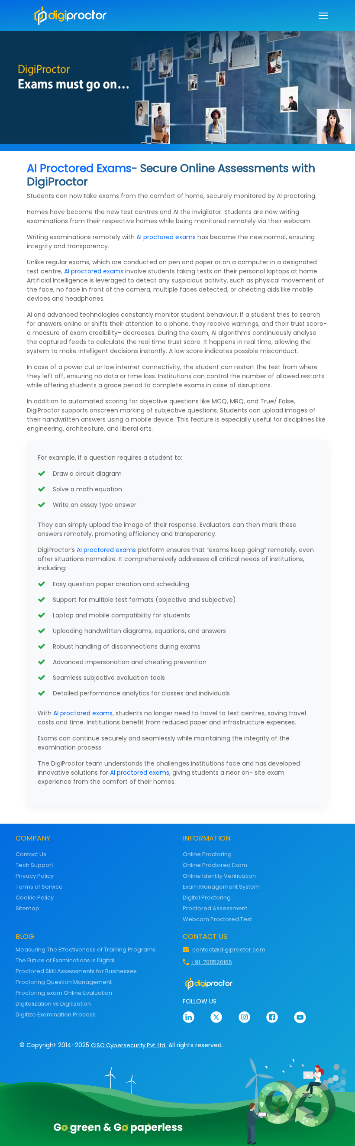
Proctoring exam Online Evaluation (64, 993)
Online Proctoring (207, 854)
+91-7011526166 (211, 962)
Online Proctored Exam (215, 865)
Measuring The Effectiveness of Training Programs (86, 949)
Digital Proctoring (207, 897)
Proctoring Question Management (64, 982)
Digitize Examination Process (56, 1014)
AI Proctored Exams (79, 168)
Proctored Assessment (215, 908)
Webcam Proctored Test (217, 919)
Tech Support (34, 865)
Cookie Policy (35, 897)
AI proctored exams (166, 237)
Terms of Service (39, 887)
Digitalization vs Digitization (53, 1004)
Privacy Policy (35, 876)
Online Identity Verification (219, 876)
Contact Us (31, 854)
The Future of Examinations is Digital (65, 960)
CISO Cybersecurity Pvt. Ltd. (129, 1045)
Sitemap (27, 908)
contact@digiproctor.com (228, 949)
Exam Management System (221, 887)
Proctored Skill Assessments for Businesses (76, 971)
